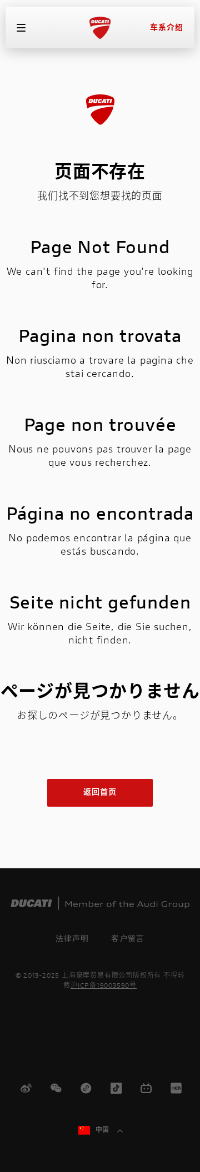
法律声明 (72, 938)
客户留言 (127, 938)
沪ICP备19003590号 (104, 986)
